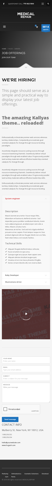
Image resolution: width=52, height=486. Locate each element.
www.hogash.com (8, 445)
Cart (6, 477)
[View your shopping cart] (37, 27)
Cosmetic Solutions (31, 474)
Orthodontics (16, 474)
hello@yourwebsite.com (11, 442)
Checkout (45, 474)
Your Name (7, 358)
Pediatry (5, 474)
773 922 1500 (28, 4)
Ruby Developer (12, 275)
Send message (10, 419)
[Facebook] (4, 4)
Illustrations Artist (13, 282)
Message (6, 385)
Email (5, 367)
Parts (13, 477)
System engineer (12, 198)
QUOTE (46, 27)
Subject (6, 376)
